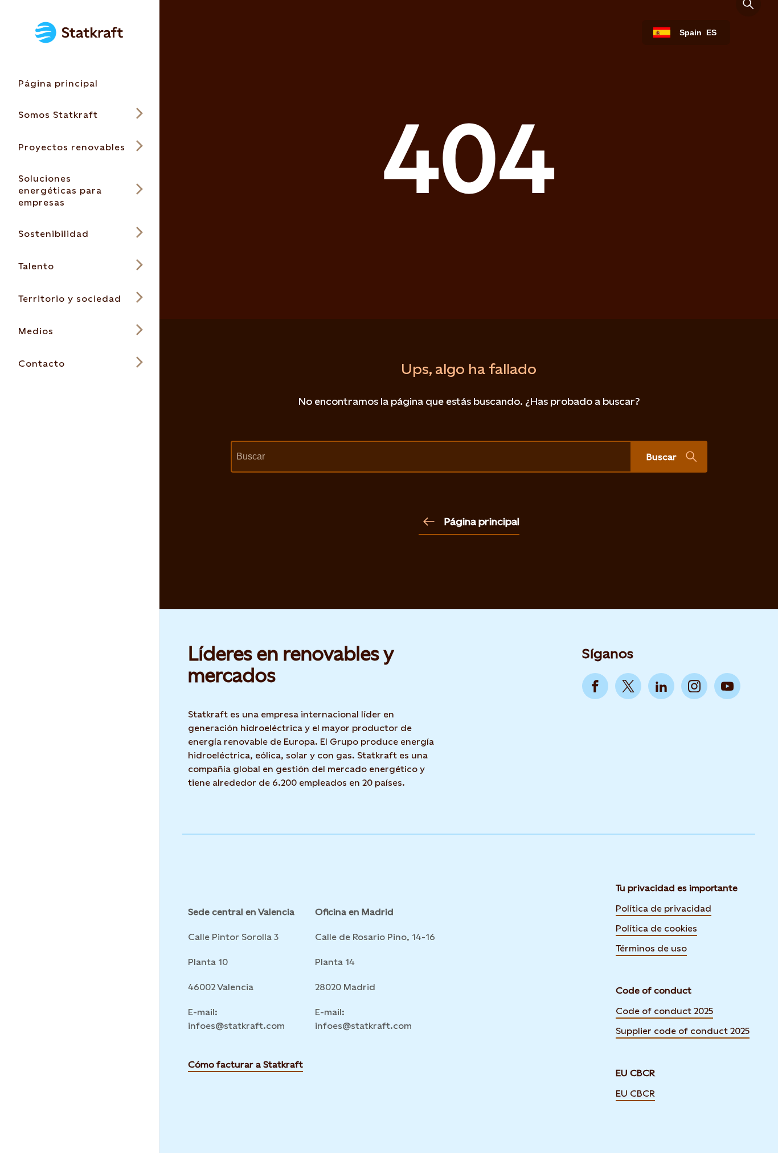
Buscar (661, 457)
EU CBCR (635, 1092)
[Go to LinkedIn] (661, 686)
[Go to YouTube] (727, 686)
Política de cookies (656, 927)
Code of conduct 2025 (664, 1011)
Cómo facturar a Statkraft (245, 1064)
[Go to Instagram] (694, 686)
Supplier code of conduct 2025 (683, 1030)
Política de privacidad (663, 907)
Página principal (481, 521)
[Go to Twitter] (628, 686)
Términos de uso (651, 947)
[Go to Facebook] (595, 686)
